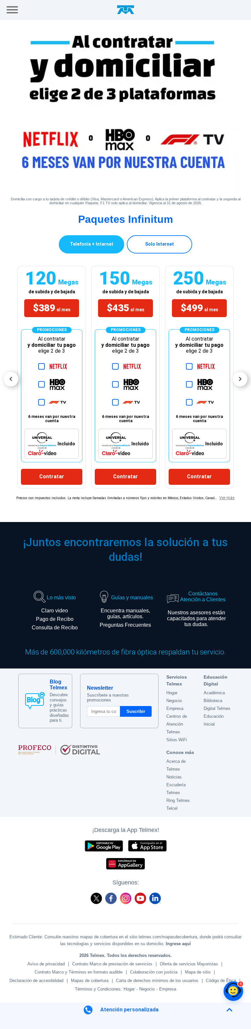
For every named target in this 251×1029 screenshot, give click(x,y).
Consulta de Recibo (55, 627)
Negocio (174, 700)
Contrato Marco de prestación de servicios (112, 963)
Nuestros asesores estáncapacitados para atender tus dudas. (196, 618)
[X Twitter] (96, 898)
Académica (214, 692)
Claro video (54, 610)
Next (240, 379)
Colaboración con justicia (153, 972)
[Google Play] (103, 846)
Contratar (51, 476)
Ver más (227, 497)
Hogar (171, 692)
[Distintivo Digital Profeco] (88, 750)
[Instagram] (125, 898)
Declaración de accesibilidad (36, 980)
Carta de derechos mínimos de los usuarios (157, 980)
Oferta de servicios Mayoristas (189, 963)
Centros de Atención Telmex (176, 724)
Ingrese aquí (178, 943)
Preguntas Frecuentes (125, 625)
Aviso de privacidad (46, 963)
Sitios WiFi (176, 739)
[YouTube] (140, 898)
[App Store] (147, 846)
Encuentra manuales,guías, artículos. (125, 613)
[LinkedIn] (155, 898)
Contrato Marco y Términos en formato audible (79, 972)
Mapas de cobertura (90, 980)
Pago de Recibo (55, 619)
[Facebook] (111, 898)
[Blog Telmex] (35, 701)
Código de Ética (221, 980)
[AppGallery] (125, 863)
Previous (11, 379)
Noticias (174, 777)
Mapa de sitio (197, 972)
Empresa (174, 708)
